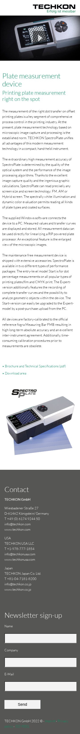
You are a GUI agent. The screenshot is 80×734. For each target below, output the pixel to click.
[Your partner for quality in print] (40, 4)
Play (40, 38)
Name (12, 628)
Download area (15, 373)
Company (11, 650)
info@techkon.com (17, 524)
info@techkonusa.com (19, 554)
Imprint (50, 721)
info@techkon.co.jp (17, 584)
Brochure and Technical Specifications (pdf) (35, 366)
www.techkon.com (17, 529)
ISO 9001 (22, 726)
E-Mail (12, 676)
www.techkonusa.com (19, 559)
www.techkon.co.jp (17, 589)
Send (22, 704)
